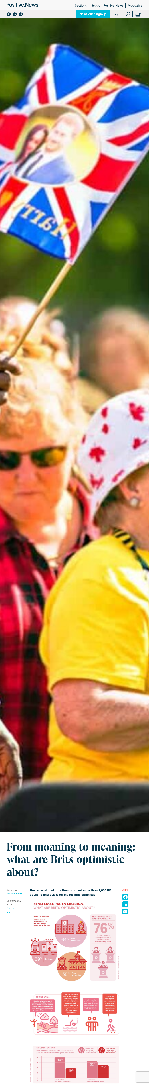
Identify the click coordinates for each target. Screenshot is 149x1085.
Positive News (14, 893)
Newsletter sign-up (93, 14)
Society (10, 908)
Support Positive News (107, 5)
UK (8, 911)
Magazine (135, 5)
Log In (116, 14)
